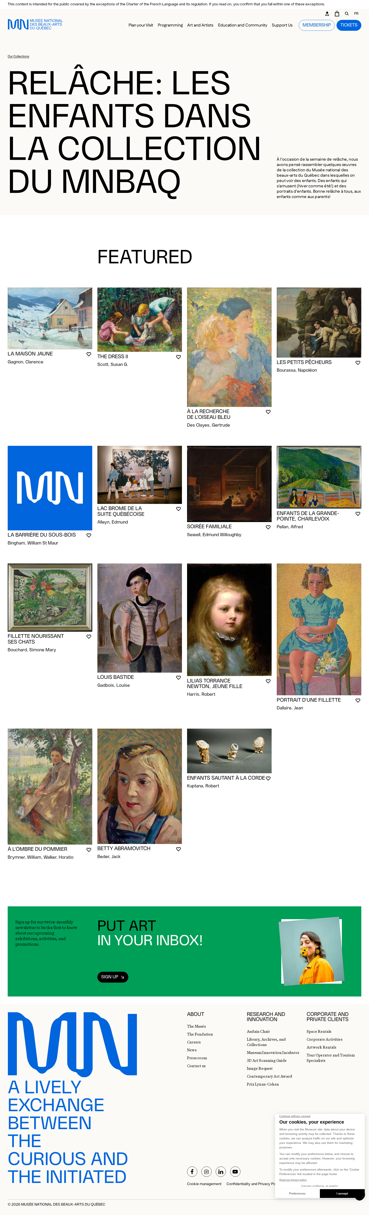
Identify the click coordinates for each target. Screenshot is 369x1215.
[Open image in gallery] (50, 324)
